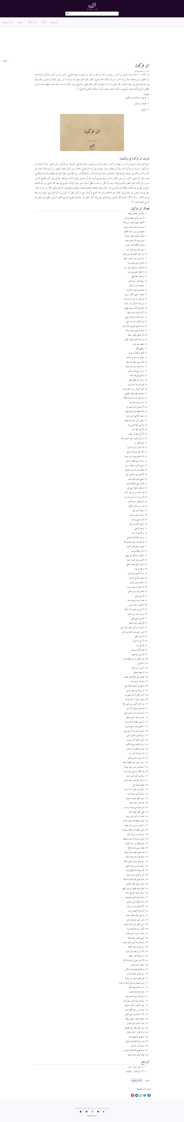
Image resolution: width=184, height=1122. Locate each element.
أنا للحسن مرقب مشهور (136, 605)
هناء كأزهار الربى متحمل (135, 902)
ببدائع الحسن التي (138, 510)
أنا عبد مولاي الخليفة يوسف (134, 218)
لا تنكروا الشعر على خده (136, 272)
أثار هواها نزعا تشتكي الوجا (135, 870)
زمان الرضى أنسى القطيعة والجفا (133, 762)
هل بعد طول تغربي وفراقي (135, 717)
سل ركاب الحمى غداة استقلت (134, 924)
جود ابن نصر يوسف (137, 515)
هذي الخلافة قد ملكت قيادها (133, 821)
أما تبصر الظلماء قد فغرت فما (134, 722)
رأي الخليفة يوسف (137, 551)
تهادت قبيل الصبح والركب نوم (133, 326)
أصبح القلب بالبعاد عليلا (136, 938)
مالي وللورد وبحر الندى (136, 501)
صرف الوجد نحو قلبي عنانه (135, 893)
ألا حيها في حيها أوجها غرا (135, 407)
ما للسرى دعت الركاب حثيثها (134, 258)
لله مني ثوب (140, 645)
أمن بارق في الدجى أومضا (135, 875)
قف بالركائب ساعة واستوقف (134, 1005)
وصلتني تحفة (140, 348)
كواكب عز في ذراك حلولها (134, 825)
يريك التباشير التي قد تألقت (135, 744)
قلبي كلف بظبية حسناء (136, 812)
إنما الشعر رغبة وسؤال (136, 803)
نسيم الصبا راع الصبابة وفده (135, 996)
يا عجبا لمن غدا (139, 569)
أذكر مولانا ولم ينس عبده (135, 906)
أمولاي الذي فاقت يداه (136, 263)
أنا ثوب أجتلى (139, 636)
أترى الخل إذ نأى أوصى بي (134, 695)
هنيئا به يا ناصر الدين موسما (135, 816)
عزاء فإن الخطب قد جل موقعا (133, 254)
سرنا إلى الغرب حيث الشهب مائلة (132, 438)
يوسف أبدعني (139, 528)
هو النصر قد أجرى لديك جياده (133, 942)
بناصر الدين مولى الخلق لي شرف (133, 632)
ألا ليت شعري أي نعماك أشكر (133, 960)
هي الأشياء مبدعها (138, 650)
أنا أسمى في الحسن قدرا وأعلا (134, 609)
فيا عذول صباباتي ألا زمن (135, 708)
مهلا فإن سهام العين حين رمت (134, 267)
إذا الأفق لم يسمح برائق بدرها (134, 771)
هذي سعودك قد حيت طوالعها (133, 839)
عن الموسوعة (8, 22)
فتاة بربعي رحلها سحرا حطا (135, 362)
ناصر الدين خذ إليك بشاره (135, 920)
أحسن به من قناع (138, 668)
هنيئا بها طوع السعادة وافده (134, 330)
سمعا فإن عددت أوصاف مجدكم (134, 398)
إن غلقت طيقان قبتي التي (135, 488)
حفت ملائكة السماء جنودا (135, 245)
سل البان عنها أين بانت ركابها (134, 303)
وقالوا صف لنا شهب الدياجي (134, 470)
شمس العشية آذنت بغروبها (135, 740)
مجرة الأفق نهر (139, 443)
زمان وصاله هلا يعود (137, 402)
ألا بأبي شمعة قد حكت (136, 434)
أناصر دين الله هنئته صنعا (135, 929)
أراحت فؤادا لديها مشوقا (135, 312)
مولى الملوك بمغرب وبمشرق (135, 798)
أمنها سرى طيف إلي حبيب (134, 951)
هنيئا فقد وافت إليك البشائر (134, 857)
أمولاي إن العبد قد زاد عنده (134, 789)
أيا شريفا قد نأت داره (136, 753)
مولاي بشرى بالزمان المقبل (135, 866)
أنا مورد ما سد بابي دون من (134, 497)
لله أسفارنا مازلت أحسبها (136, 447)
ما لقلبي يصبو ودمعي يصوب (134, 726)
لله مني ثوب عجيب (138, 654)
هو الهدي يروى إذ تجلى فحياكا (134, 861)
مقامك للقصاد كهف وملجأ (135, 1019)
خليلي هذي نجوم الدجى (136, 479)
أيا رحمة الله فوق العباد (136, 987)
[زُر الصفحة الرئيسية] (92, 6)
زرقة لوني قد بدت (138, 533)
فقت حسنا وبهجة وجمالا (135, 600)
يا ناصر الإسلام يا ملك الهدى (134, 780)
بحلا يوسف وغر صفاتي (136, 591)
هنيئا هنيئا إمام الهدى (136, 992)
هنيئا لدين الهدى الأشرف (135, 290)
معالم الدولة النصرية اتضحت (134, 897)
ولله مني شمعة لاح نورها (136, 425)
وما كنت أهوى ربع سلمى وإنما (133, 704)
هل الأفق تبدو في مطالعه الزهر (133, 659)
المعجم (20, 22)
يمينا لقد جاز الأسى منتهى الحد (134, 1001)
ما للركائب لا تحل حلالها (135, 1032)
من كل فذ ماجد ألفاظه (136, 947)
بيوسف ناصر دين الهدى (136, 614)
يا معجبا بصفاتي (138, 672)
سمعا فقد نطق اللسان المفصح (134, 393)
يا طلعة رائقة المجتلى (137, 276)
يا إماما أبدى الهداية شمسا (135, 794)
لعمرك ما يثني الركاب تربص (134, 294)
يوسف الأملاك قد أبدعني (135, 537)
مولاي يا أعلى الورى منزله (135, 776)
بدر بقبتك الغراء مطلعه (136, 956)
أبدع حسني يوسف (138, 519)
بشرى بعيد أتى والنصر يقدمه (134, 240)
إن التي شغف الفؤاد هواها (135, 915)
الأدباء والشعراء (136, 1080)
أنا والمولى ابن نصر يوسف (135, 587)
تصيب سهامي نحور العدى (135, 546)
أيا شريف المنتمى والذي (136, 758)
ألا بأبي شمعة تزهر (138, 429)
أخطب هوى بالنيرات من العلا (133, 222)
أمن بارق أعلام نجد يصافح (135, 1041)
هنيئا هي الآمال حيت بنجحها (134, 308)
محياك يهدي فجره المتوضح (136, 848)
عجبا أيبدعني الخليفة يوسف (135, 483)
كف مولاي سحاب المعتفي (135, 564)
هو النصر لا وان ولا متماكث (134, 299)
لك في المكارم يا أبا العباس (135, 749)
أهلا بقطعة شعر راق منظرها (134, 411)
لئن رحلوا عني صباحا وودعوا (134, 807)
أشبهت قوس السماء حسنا (135, 560)
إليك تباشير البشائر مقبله (136, 1055)
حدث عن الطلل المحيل (136, 380)
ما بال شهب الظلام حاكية (135, 461)
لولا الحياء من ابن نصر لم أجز (134, 492)
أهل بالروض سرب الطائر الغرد (133, 389)
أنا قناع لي (140, 663)
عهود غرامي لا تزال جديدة (134, 699)
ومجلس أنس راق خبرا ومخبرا (134, 420)
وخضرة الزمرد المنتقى (136, 285)
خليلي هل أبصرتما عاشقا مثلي (134, 686)
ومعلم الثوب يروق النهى (136, 281)
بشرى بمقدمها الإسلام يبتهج (134, 317)
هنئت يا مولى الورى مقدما (135, 933)
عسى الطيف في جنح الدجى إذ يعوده (131, 983)
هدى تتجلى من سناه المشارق (134, 843)
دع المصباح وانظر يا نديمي (135, 735)
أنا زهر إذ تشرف (138, 641)
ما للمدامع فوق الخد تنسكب (134, 969)
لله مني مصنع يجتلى (137, 618)
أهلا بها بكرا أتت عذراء (136, 353)
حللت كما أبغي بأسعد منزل (135, 416)
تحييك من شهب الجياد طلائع (134, 231)
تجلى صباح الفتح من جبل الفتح (133, 888)
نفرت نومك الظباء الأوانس (135, 884)
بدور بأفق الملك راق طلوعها (134, 1028)
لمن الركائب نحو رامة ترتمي (135, 321)
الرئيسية (54, 22)
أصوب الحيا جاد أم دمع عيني (134, 731)
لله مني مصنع (139, 596)
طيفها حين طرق (138, 344)
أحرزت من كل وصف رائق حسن (132, 627)
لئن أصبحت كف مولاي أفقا (134, 542)
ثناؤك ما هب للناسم (137, 965)
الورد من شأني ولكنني (136, 506)
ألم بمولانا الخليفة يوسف (136, 911)
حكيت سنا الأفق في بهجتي (134, 555)
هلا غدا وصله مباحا (137, 681)
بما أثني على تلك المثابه (137, 375)
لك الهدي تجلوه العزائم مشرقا (134, 852)
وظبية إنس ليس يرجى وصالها (134, 767)
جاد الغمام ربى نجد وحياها (135, 366)
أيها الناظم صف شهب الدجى (134, 456)
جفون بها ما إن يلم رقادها (135, 357)
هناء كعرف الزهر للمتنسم (135, 1023)
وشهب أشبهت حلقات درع (135, 465)
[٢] (132, 201)
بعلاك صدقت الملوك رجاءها (134, 236)
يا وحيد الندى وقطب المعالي (134, 339)
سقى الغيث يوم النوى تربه (135, 249)
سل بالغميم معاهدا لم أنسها (135, 974)
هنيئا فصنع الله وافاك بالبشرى (134, 1050)
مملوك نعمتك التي (138, 785)
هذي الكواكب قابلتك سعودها (133, 830)
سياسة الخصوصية (92, 1115)
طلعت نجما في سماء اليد (136, 578)
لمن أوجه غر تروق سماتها (135, 834)
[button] (104, 1112)
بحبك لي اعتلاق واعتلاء (135, 213)
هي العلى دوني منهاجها (136, 623)
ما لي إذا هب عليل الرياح (135, 690)
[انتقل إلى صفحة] (67, 14)
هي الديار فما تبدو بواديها (136, 384)
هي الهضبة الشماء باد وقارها (134, 978)
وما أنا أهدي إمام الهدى (136, 573)
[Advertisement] (92, 43)
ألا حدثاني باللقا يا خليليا (136, 335)
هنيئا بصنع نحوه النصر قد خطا (134, 879)
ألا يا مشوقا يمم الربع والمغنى (134, 1014)
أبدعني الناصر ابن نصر (136, 524)
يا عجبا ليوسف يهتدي (137, 582)
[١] (77, 88)
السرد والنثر (32, 22)
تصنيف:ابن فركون (139, 71)
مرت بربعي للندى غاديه (136, 371)
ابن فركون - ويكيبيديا (133, 1071)
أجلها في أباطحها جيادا (136, 1037)
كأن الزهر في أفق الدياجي (135, 452)
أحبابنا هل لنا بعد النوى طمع (134, 713)
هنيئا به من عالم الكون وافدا (134, 1010)
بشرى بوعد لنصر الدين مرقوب (133, 227)
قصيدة (5, 60)
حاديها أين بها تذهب (137, 1046)
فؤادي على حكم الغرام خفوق (134, 677)
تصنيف (147, 1080)
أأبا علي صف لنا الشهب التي (135, 474)
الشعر (44, 22)
